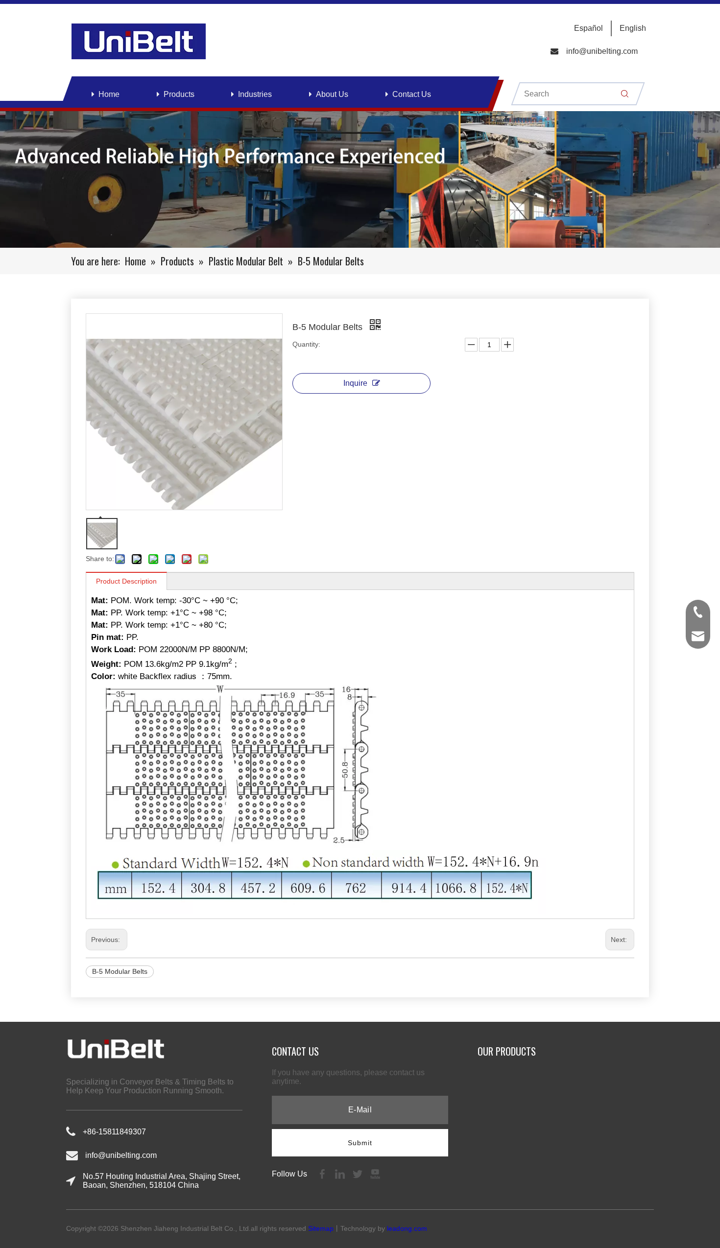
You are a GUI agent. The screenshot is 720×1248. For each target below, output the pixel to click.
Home (109, 94)
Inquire (355, 383)
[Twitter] (358, 1174)
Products (179, 94)
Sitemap (321, 1228)
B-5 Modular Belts (119, 971)
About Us (332, 94)
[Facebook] (323, 1174)
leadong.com (407, 1228)
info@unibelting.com (602, 51)
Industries (255, 94)
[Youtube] (375, 1174)
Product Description (126, 581)
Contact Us (411, 94)
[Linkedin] (341, 1174)
